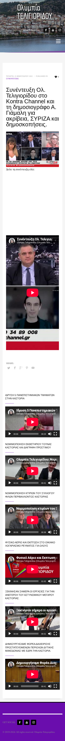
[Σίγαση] (49, 434)
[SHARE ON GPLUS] (20, 367)
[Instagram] (59, 30)
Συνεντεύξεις (12, 79)
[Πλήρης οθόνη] (55, 434)
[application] (32, 421)
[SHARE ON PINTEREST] (26, 367)
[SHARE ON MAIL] (33, 367)
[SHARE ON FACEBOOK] (14, 367)
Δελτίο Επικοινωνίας (31, 30)
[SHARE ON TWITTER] (8, 368)
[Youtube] (52, 30)
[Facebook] (46, 30)
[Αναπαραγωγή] (9, 434)
